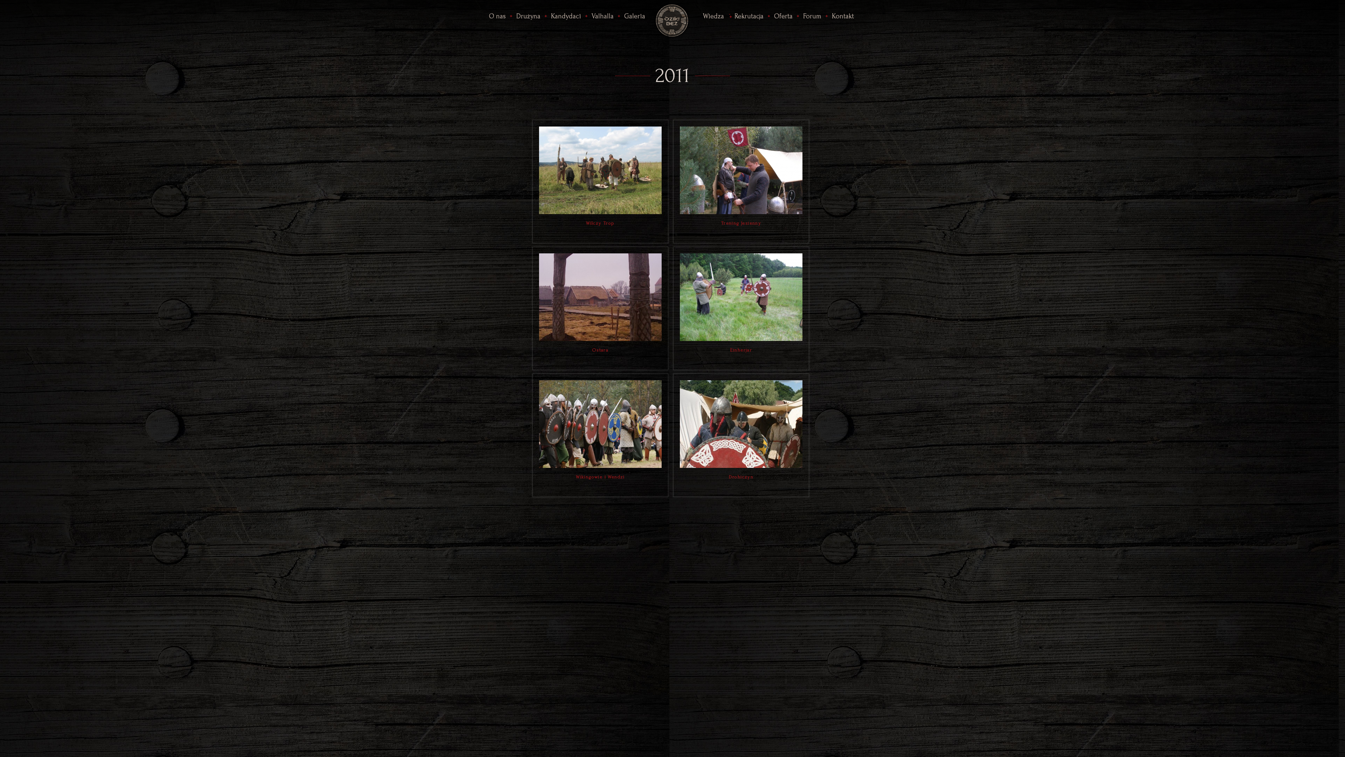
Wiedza (713, 16)
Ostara (600, 350)
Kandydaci (566, 16)
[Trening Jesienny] (741, 169)
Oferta (783, 16)
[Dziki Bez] (672, 19)
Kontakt (843, 16)
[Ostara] (600, 296)
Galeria (634, 16)
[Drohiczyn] (741, 423)
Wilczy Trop (600, 223)
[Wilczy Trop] (600, 169)
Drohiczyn (741, 476)
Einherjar (741, 350)
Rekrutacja (749, 16)
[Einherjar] (741, 296)
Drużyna (528, 16)
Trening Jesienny (741, 223)
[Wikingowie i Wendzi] (600, 423)
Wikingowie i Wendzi (600, 476)
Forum (812, 16)
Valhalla (603, 16)
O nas (497, 16)
